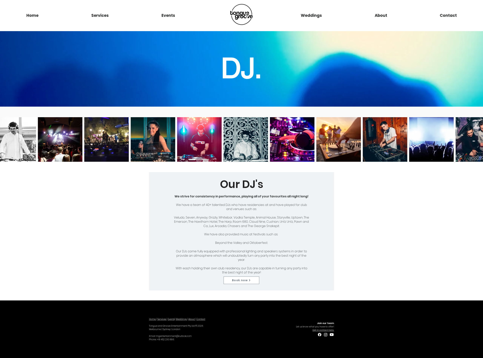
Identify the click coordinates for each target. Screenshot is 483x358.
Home (152, 319)
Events (171, 319)
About (191, 319)
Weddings (181, 319)
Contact (200, 319)
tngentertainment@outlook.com (174, 336)
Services (162, 319)
